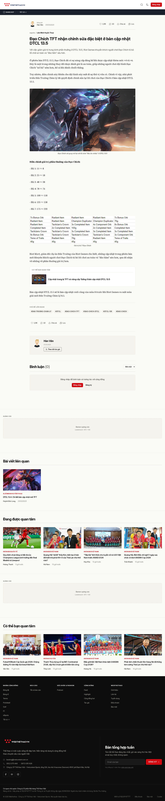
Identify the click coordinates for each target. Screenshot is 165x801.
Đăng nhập (156, 4)
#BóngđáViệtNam (50, 551)
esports (32, 33)
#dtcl (58, 311)
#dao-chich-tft (72, 311)
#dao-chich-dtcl (91, 311)
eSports (6, 715)
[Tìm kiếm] (141, 4)
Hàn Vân (40, 25)
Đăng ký (89, 385)
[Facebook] (5, 774)
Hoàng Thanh (8, 564)
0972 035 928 (26, 763)
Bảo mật (114, 707)
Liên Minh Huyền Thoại (45, 33)
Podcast (60, 690)
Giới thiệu (114, 690)
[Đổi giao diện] (147, 4)
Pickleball (6, 703)
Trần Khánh (128, 562)
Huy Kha (87, 562)
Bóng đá (6, 690)
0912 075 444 (12, 763)
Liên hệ (113, 694)
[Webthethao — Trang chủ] (14, 5)
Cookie (159, 797)
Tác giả (86, 703)
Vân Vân (6, 669)
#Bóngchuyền (49, 658)
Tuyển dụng (115, 698)
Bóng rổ (6, 694)
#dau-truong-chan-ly (41, 311)
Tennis (5, 698)
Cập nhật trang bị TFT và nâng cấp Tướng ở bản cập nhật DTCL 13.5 (79, 279)
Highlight (87, 694)
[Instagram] (18, 774)
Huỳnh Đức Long (9, 501)
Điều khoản (115, 703)
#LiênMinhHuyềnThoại (12, 494)
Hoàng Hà (87, 669)
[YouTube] (11, 774)
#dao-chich (121, 311)
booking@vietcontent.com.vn (17, 760)
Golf (4, 707)
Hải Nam (46, 564)
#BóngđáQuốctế (10, 551)
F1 (4, 711)
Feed (86, 690)
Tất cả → (23, 12)
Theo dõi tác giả (54, 349)
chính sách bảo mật (127, 767)
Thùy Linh (47, 669)
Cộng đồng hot (89, 698)
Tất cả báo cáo (35, 690)
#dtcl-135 (107, 311)
